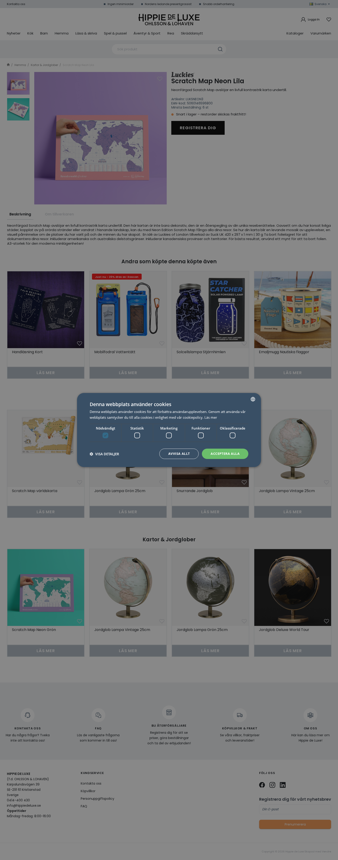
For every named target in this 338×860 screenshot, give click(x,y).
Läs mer (210, 417)
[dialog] (169, 430)
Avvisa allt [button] (179, 453)
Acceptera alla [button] (225, 453)
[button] (104, 453)
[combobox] (253, 399)
